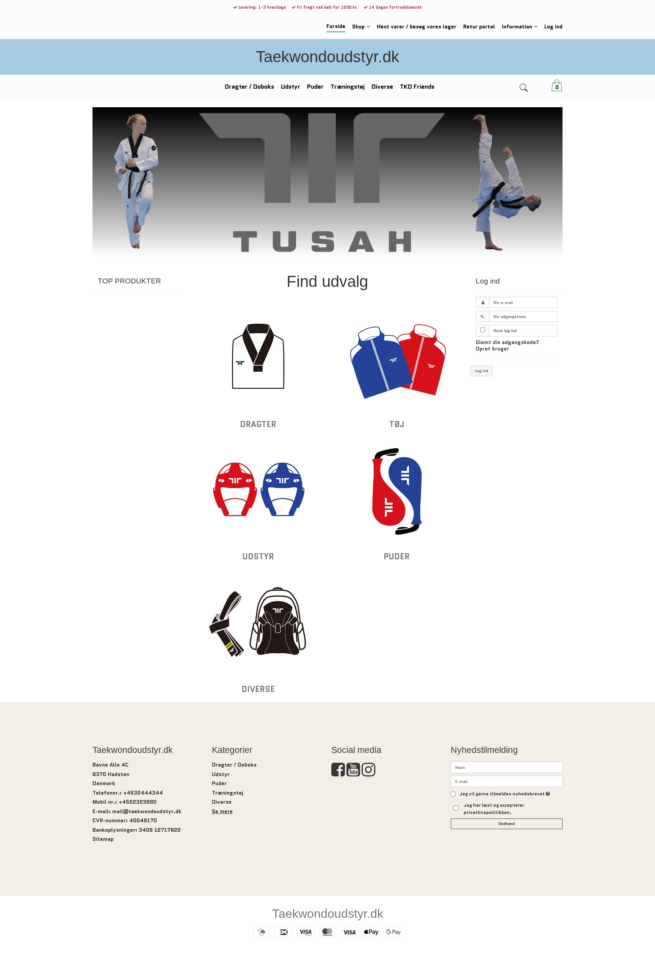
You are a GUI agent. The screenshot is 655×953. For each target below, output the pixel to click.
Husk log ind (505, 330)
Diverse (222, 802)
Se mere (222, 811)
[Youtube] (353, 773)
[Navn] (507, 767)
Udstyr (221, 774)
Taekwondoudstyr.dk (327, 57)
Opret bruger (492, 348)
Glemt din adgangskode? (507, 342)
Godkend (506, 823)
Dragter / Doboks (234, 764)
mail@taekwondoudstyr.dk (147, 811)
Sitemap (103, 839)
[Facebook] (338, 773)
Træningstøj (227, 793)
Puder (219, 783)
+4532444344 (143, 793)
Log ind (481, 371)
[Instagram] (368, 773)
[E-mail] (507, 781)
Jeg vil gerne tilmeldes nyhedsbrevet (504, 794)
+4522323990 (138, 802)
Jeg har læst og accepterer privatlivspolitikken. (494, 808)
